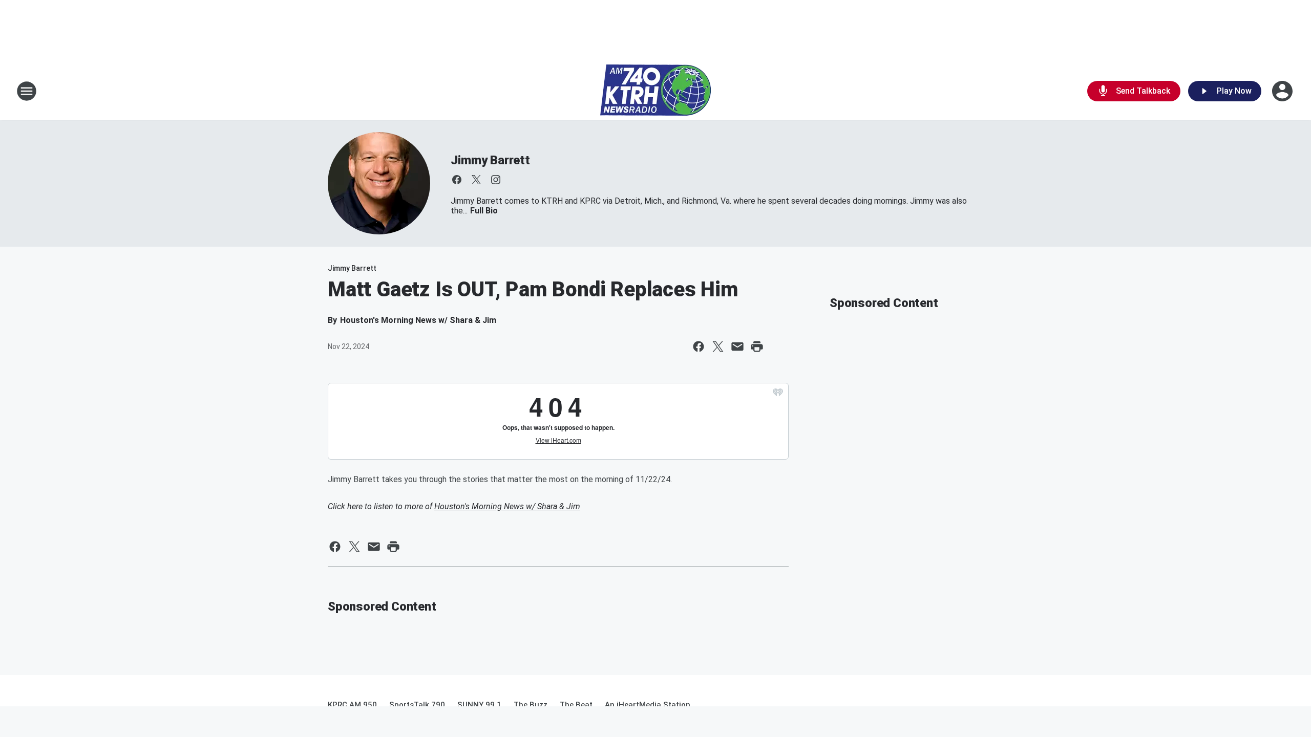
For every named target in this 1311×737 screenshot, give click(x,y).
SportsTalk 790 (417, 704)
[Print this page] (757, 346)
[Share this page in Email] (737, 346)
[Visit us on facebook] (457, 180)
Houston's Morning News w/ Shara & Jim (507, 506)
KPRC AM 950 (352, 704)
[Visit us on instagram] (496, 180)
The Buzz (530, 704)
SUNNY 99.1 (479, 704)
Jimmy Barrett (490, 160)
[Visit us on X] (476, 180)
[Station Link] (655, 91)
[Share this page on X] (718, 346)
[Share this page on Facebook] (698, 346)
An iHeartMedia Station (647, 704)
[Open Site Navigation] (26, 91)
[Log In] (1283, 91)
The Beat (576, 704)
